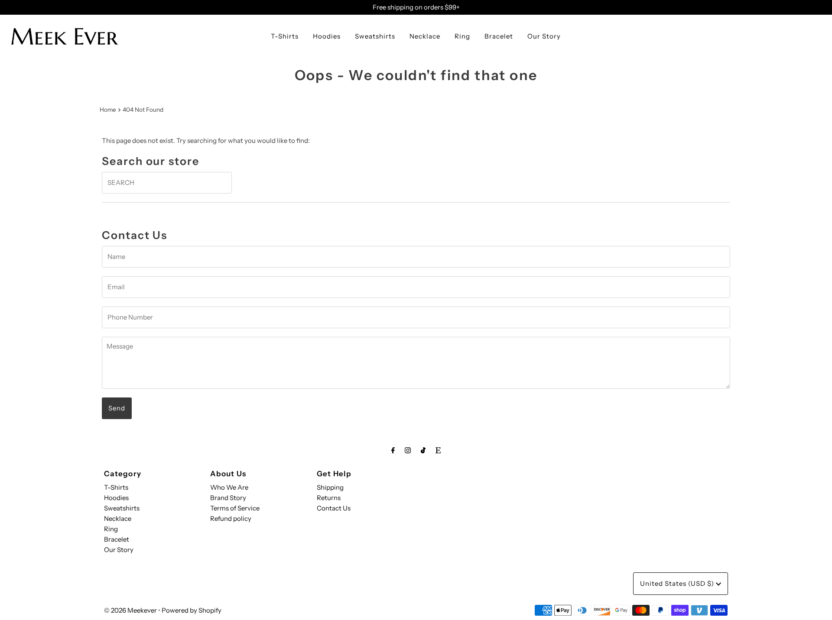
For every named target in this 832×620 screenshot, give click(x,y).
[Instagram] (408, 450)
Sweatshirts (375, 36)
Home (108, 109)
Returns (329, 498)
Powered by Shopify (191, 610)
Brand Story (228, 498)
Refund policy (230, 518)
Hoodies (327, 36)
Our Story (544, 36)
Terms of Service (235, 508)
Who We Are (229, 487)
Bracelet (498, 36)
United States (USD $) (678, 583)
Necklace (425, 36)
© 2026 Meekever (130, 610)
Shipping (330, 487)
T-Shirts (285, 36)
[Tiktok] (423, 450)
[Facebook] (393, 450)
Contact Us (334, 508)
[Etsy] (438, 450)
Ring (462, 36)
